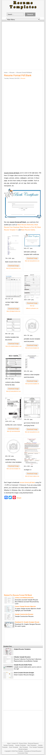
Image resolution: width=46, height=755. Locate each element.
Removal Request (33, 743)
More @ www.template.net (32, 348)
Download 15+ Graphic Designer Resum (27, 622)
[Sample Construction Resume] (9, 619)
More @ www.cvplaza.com (32, 476)
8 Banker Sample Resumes (22, 657)
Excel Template (13, 747)
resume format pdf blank (27, 482)
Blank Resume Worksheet (25, 224)
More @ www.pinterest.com (13, 268)
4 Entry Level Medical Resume (24, 597)
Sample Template (8, 745)
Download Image (13, 265)
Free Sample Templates (36, 747)
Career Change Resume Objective (25, 606)
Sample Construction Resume (24, 614)
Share (19, 498)
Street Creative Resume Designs (24, 672)
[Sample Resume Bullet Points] (8, 666)
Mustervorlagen (23, 749)
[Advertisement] (23, 45)
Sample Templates (20, 745)
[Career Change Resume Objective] (9, 611)
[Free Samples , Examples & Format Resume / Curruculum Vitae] (23, 9)
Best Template (24, 747)
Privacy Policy (23, 743)
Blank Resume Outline (28, 230)
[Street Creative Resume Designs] (8, 678)
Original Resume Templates (22, 649)
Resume (12, 72)
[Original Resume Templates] (8, 654)
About (9, 743)
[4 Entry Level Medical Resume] (9, 603)
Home (6, 72)
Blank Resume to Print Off (28, 227)
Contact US (14, 743)
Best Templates (32, 745)
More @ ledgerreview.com (13, 311)
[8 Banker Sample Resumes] (8, 662)
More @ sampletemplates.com (13, 346)
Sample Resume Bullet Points (23, 665)
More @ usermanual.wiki (13, 431)
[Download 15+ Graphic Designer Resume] (9, 627)
